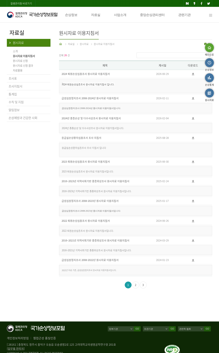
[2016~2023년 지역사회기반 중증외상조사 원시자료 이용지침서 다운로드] (193, 181)
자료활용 (17, 70)
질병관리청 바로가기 (21, 3)
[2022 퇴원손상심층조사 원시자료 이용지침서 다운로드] (193, 220)
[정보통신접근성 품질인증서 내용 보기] (172, 347)
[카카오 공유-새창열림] (194, 3)
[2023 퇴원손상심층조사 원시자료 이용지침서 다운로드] (193, 161)
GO (137, 328)
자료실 (95, 15)
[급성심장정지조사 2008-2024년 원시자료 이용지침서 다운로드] (193, 98)
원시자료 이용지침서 (24, 56)
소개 (15, 51)
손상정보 (71, 15)
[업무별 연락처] (16, 348)
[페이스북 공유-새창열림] (201, 3)
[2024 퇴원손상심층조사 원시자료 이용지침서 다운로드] (193, 73)
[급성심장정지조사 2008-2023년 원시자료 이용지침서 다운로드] (193, 200)
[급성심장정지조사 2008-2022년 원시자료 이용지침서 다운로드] (193, 260)
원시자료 (18, 42)
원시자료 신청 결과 (23, 65)
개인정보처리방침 (18, 338)
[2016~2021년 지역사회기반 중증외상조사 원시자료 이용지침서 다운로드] (193, 240)
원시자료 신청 (20, 61)
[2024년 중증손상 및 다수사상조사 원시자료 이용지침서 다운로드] (193, 118)
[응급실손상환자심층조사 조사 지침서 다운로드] (193, 137)
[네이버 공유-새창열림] (187, 3)
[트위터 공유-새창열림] (208, 3)
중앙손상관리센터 (152, 15)
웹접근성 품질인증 (44, 338)
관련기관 (184, 15)
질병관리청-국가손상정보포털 (32, 15)
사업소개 (120, 15)
